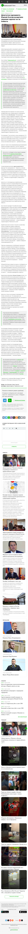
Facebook (17, 370)
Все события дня (22, 716)
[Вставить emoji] (16, 428)
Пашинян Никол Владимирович (11, 638)
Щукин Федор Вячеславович (11, 675)
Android (19, 359)
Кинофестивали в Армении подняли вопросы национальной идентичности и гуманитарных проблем (14, 496)
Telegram (15, 366)
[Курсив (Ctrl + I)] (6, 428)
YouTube (21, 373)
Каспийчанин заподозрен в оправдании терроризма (12, 691)
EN (4, 1)
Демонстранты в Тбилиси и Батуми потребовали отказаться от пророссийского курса (12, 469)
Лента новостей (9, 10)
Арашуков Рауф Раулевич (10, 656)
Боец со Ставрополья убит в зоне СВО (12, 703)
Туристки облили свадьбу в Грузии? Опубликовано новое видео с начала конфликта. (11, 793)
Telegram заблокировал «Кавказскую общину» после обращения (11, 818)
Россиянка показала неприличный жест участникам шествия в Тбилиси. (12, 868)
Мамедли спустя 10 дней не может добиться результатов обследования (12, 555)
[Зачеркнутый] (12, 428)
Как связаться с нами (12, 909)
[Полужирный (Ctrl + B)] (4, 428)
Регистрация (14, 442)
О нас (2, 909)
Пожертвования (23, 909)
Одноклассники (13, 372)
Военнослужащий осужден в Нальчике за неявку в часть (12, 713)
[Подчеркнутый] (9, 428)
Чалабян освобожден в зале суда (12, 581)
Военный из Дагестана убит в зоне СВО (12, 708)
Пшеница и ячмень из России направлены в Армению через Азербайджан (11, 608)
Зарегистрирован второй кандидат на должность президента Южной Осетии (13, 533)
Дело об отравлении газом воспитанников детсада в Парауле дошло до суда (13, 685)
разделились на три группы (14, 319)
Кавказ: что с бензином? (8, 8)
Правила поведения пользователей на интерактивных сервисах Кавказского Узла (14, 925)
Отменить (14, 446)
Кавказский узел (12, 60)
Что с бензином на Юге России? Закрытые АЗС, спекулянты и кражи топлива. (13, 891)
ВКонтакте (5, 372)
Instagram (22, 370)
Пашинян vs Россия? (22, 8)
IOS (22, 359)
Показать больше (14, 896)
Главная (3, 10)
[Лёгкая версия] (7, 1)
